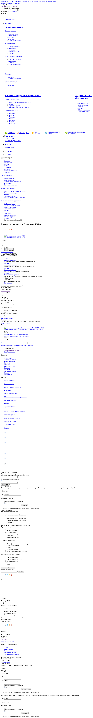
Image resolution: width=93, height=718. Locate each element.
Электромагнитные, (14, 46)
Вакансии (7, 368)
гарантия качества (10, 259)
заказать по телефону (7, 252)
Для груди (12, 123)
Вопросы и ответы (10, 371)
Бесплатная (10, 270)
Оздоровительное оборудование (83, 96)
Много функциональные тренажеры (17, 544)
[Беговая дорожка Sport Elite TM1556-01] (17, 334)
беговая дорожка (13, 11)
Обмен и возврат (9, 361)
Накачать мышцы (11, 517)
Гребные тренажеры (11, 82)
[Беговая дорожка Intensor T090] (14, 236)
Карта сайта (8, 374)
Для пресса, (12, 113)
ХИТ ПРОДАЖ (37, 132)
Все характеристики (7, 318)
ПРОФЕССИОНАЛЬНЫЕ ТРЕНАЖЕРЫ (76, 132)
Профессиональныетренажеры (10, 171)
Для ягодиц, (12, 117)
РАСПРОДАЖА (24, 133)
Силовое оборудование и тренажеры (23, 95)
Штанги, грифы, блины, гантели (19, 107)
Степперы (8, 74)
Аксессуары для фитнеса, (83, 105)
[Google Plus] (11, 229)
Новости (7, 369)
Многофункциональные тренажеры (15, 191)
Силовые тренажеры (11, 110)
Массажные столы (10, 207)
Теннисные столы (83, 111)
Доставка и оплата (10, 359)
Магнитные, (12, 48)
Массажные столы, (84, 110)
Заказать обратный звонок (9, 6)
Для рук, (11, 121)
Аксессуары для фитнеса (12, 205)
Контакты (7, 364)
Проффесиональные (14, 40)
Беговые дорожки (10, 31)
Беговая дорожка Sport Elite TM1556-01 (16, 336)
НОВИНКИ (11, 133)
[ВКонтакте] (6, 229)
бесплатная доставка (10, 265)
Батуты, (80, 108)
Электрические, (13, 34)
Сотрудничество (9, 366)
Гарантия (7, 363)
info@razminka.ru (9, 352)
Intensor (6, 218)
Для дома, (11, 39)
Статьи (6, 373)
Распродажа (8, 162)
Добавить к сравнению (10, 253)
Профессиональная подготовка (16, 520)
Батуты (6, 210)
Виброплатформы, (84, 103)
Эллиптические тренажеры (13, 56)
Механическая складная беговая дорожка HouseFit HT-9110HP (23, 329)
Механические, (13, 35)
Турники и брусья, (14, 105)
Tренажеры (7, 213)
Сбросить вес (10, 522)
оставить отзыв (5, 323)
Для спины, (12, 115)
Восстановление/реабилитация (16, 515)
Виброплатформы (9, 204)
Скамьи (11, 104)
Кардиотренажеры (14, 27)
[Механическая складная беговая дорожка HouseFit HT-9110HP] (24, 328)
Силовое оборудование (12, 99)
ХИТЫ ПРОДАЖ (7, 164)
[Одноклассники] (9, 229)
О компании (8, 358)
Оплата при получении (11, 275)
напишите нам (5, 291)
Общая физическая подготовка (16, 518)
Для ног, (11, 118)
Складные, (11, 37)
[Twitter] (8, 229)
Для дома (11, 53)
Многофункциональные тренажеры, (20, 102)
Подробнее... (8, 263)
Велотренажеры (10, 43)
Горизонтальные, (13, 51)
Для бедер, (12, 120)
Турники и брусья (9, 196)
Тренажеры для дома (7, 168)
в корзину (10, 250)
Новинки (7, 161)
